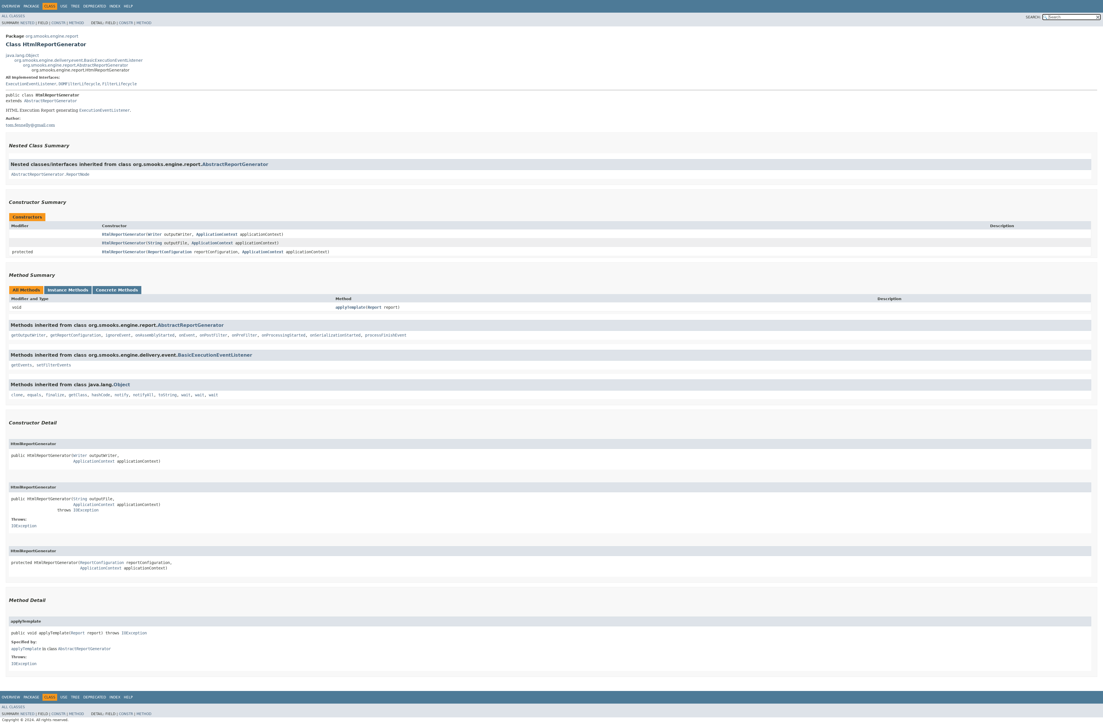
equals (34, 395)
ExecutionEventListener (31, 84)
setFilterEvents (53, 365)
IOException (86, 510)
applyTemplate (350, 307)
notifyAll (143, 395)
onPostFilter (213, 335)
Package (31, 6)
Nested (27, 23)
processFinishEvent (385, 335)
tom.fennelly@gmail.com (30, 125)
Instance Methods (68, 290)
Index (114, 6)
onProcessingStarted (283, 335)
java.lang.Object (22, 55)
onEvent (187, 335)
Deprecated (94, 6)
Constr (58, 23)
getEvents (21, 365)
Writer (155, 234)
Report (374, 307)
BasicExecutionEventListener (215, 355)
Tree (75, 6)
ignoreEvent (118, 335)
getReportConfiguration (75, 335)
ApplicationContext (217, 234)
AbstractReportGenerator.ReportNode (50, 174)
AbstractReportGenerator (50, 101)
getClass (78, 395)
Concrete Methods (117, 290)
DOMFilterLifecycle (79, 84)
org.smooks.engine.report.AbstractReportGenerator (75, 65)
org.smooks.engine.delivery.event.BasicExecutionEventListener (78, 60)
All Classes (13, 16)
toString (167, 395)
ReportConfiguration (170, 252)
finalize (55, 395)
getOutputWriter (28, 335)
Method (76, 23)
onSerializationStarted (335, 335)
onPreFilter (244, 335)
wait (185, 395)
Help (128, 6)
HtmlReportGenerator (124, 234)
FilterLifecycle (119, 84)
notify (121, 395)
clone (17, 395)
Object (121, 384)
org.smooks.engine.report (52, 36)
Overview (11, 6)
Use (64, 6)
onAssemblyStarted (154, 335)
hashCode (101, 395)
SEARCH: (1033, 17)
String (155, 243)
